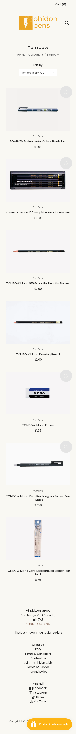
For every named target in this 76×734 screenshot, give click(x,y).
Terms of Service (38, 667)
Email (40, 684)
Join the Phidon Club (38, 663)
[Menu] (8, 23)
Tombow (38, 136)
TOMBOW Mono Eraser (38, 425)
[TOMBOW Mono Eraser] (38, 393)
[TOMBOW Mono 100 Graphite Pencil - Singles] (38, 251)
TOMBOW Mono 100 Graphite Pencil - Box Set (38, 212)
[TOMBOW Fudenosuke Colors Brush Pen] (38, 109)
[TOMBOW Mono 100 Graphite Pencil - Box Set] (38, 180)
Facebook (40, 688)
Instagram (39, 692)
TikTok (39, 697)
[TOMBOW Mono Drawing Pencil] (38, 322)
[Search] (67, 22)
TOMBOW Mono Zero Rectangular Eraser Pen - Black (38, 498)
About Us (38, 645)
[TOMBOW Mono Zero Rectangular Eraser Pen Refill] (38, 538)
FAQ (38, 649)
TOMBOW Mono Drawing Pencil (38, 354)
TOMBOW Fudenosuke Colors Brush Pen (38, 141)
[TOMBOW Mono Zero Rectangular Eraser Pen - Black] (38, 464)
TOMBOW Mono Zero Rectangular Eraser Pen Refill (38, 572)
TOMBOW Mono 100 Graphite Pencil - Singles (38, 283)
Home (21, 55)
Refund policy (38, 671)
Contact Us (38, 658)
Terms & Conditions (38, 654)
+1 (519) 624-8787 (38, 624)
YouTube (39, 701)
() (60, 4)
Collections (36, 55)
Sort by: (38, 65)
